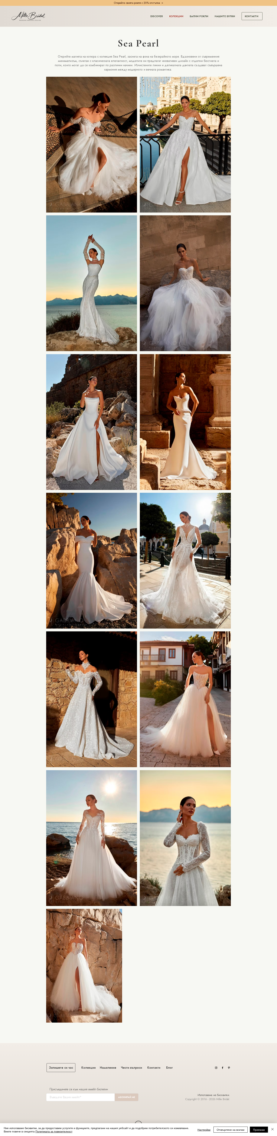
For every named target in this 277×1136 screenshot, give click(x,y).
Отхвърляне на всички (230, 1129)
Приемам (259, 1129)
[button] (156, 14)
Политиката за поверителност (53, 1131)
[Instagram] (216, 1067)
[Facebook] (222, 1067)
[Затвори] (272, 1129)
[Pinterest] (228, 1067)
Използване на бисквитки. (214, 1095)
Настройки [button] (203, 1129)
